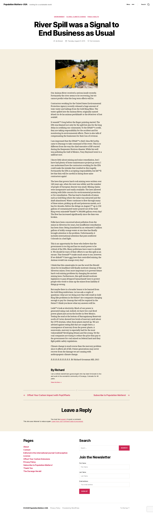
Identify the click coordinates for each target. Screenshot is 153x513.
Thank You (28, 468)
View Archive (56, 382)
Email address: (83, 481)
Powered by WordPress (70, 508)
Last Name (82, 472)
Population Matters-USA (15, 4)
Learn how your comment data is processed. (67, 421)
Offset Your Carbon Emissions (36, 459)
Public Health (93, 17)
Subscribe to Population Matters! (38, 465)
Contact (26, 450)
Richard (60, 41)
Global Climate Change (76, 17)
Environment (59, 17)
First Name (82, 463)
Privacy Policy (29, 462)
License (26, 456)
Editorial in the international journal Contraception (45, 453)
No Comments (95, 41)
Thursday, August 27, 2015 (76, 41)
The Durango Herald (32, 471)
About (26, 447)
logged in (63, 419)
